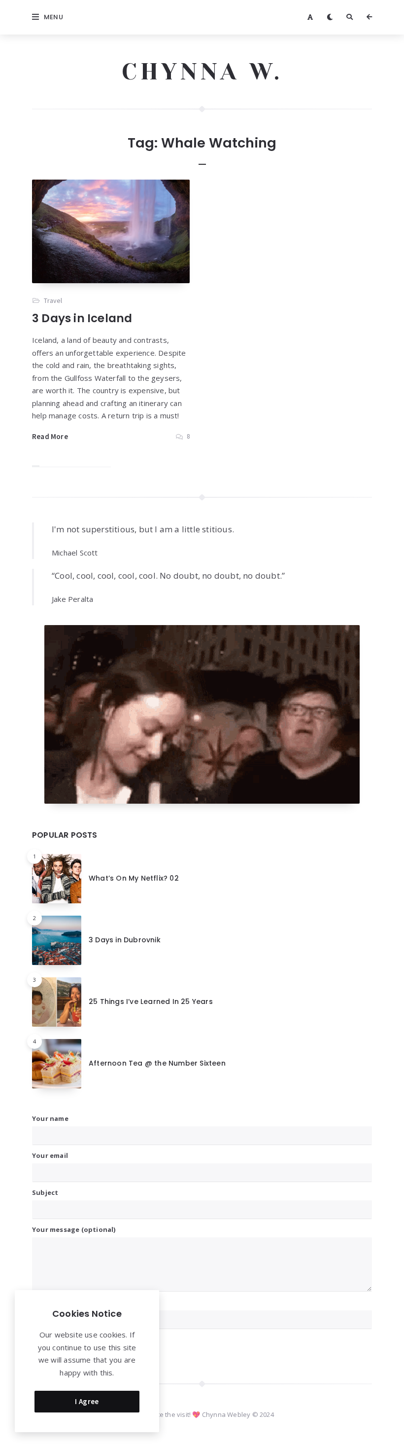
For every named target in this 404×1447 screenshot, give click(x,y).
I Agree (87, 1401)
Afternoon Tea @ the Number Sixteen (157, 1063)
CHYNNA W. (202, 71)
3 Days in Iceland (82, 318)
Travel (53, 300)
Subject (45, 1192)
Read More (50, 436)
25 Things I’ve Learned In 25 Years (151, 1001)
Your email (50, 1155)
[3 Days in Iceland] (111, 231)
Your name (50, 1118)
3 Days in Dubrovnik (125, 940)
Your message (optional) (74, 1229)
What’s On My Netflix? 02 (134, 878)
